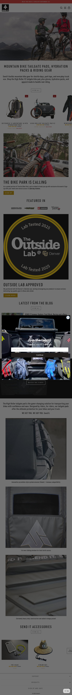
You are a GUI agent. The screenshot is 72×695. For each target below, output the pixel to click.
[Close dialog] (68, 317)
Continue (39, 355)
